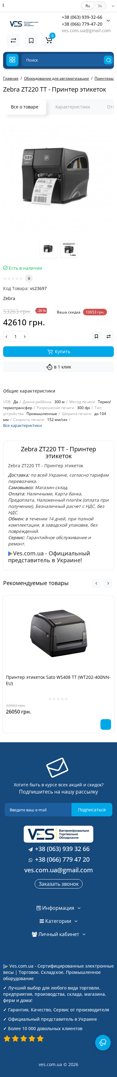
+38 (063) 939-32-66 (82, 17)
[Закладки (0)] (31, 40)
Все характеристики (22, 425)
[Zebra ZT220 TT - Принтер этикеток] (58, 179)
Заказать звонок (59, 883)
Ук (100, 5)
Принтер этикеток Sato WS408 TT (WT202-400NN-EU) (58, 680)
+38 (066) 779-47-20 (82, 24)
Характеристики (72, 107)
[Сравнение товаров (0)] (13, 40)
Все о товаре (24, 107)
